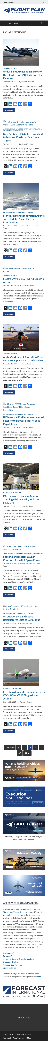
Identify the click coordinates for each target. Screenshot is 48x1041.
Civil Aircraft (16, 493)
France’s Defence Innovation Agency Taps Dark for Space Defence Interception (24, 219)
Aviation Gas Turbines (12, 965)
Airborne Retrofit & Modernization (18, 959)
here (39, 976)
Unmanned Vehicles (11, 962)
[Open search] (42, 23)
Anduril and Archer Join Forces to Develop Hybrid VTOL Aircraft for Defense (22, 75)
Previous (10, 747)
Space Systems (18, 131)
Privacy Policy (24, 1017)
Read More (8, 109)
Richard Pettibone (27, 82)
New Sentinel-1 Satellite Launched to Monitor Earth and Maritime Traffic (23, 137)
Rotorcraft (7, 956)
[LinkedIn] (43, 2)
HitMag (28, 1038)
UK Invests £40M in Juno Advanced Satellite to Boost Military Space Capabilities (23, 420)
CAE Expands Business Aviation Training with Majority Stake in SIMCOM (21, 499)
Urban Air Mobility (10, 68)
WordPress (17, 1038)
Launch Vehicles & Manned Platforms (17, 129)
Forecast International (22, 1034)
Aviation (6, 493)
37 (19, 753)
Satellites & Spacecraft (12, 212)
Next (27, 753)
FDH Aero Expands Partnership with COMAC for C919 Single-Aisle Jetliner (24, 695)
